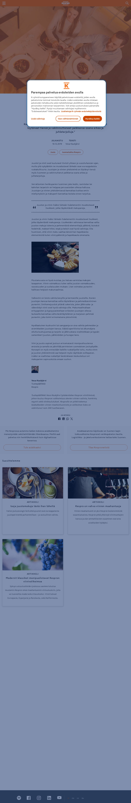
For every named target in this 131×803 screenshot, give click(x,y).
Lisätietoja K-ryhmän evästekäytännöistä (81, 111)
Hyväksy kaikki (92, 119)
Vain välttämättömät (68, 119)
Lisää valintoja (38, 119)
